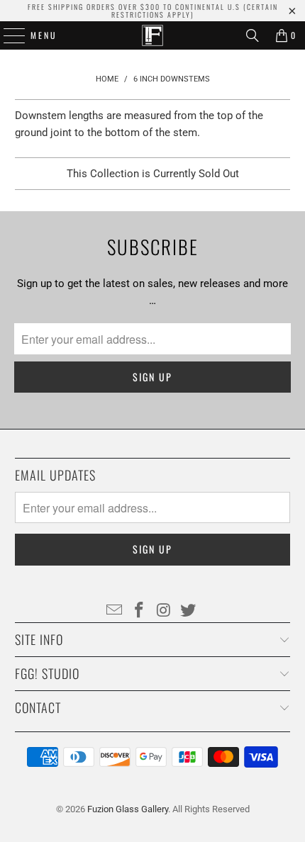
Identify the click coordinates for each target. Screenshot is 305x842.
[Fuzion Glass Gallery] (153, 35)
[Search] (252, 35)
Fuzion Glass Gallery (127, 809)
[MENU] (7, 35)
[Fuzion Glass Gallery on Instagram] (164, 611)
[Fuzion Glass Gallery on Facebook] (139, 611)
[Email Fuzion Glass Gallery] (115, 611)
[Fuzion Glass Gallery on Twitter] (188, 611)
